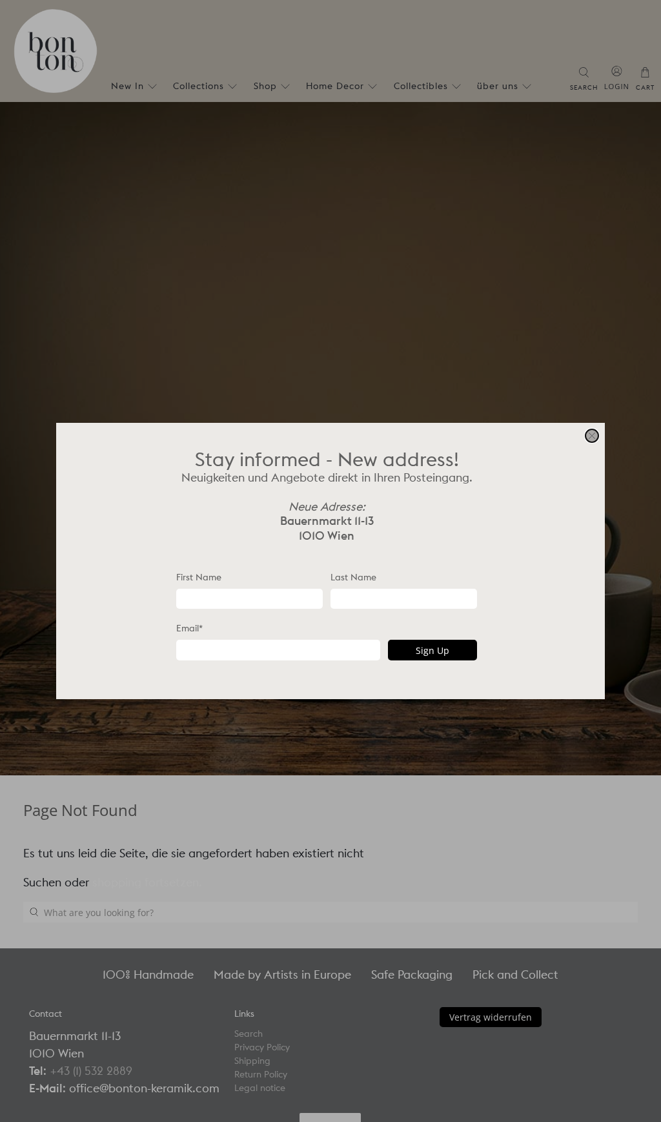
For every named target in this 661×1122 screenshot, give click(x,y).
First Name (198, 577)
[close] (591, 435)
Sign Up (432, 650)
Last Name (353, 577)
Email (189, 628)
